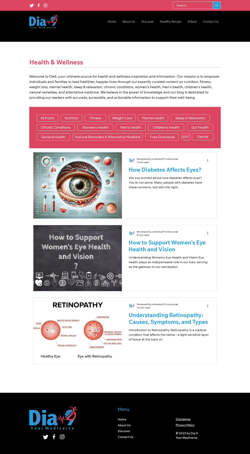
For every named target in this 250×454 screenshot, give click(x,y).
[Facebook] (38, 5)
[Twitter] (31, 5)
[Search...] (217, 5)
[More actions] (209, 160)
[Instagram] (45, 5)
